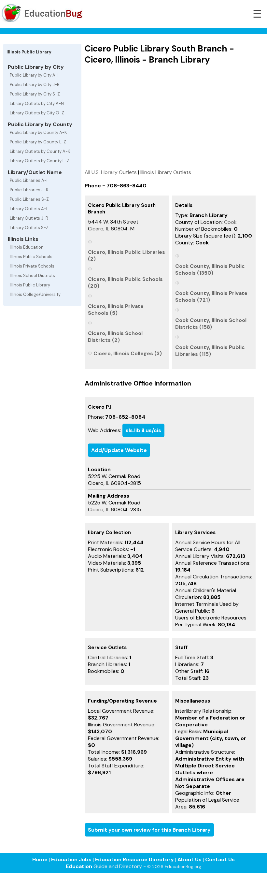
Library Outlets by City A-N (37, 103)
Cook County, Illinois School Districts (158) (210, 323)
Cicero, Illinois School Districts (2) (115, 336)
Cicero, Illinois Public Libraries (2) (126, 255)
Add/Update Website (119, 450)
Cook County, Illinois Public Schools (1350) (210, 269)
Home (40, 859)
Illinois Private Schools (32, 266)
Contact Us (220, 859)
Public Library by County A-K (38, 132)
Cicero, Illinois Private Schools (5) (116, 309)
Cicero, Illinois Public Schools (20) (125, 282)
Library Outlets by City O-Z (37, 113)
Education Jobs (71, 859)
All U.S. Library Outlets (111, 172)
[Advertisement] (170, 116)
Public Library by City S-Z (35, 94)
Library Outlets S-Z (29, 227)
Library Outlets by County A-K (40, 151)
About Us (189, 859)
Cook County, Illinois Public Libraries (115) (210, 350)
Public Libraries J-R (29, 190)
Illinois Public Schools (31, 256)
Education (79, 866)
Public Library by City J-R (35, 84)
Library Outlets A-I (28, 208)
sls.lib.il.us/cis (143, 430)
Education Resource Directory (134, 859)
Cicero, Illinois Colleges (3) (127, 353)
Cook (230, 222)
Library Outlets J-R (29, 218)
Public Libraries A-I (29, 180)
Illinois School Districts (32, 275)
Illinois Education (27, 247)
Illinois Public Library (30, 285)
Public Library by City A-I (34, 75)
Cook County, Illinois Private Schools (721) (211, 296)
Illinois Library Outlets (165, 172)
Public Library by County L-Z (38, 142)
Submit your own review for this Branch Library (149, 829)
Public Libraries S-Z (29, 199)
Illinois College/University (35, 294)
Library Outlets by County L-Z (39, 161)
